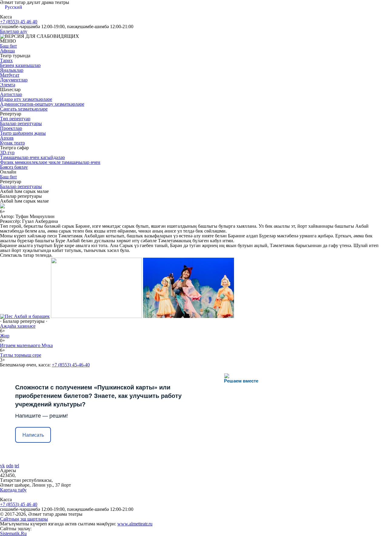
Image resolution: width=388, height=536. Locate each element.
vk (2, 465)
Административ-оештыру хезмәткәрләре (42, 104)
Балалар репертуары (21, 123)
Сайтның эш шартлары (24, 518)
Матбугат (9, 75)
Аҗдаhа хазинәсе (17, 326)
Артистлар (11, 94)
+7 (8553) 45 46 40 (18, 21)
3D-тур (7, 152)
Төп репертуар (15, 118)
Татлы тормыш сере (20, 355)
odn (9, 465)
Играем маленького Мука (26, 345)
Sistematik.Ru (13, 533)
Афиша (7, 50)
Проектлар (11, 128)
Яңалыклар (11, 70)
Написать (33, 435)
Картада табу (13, 489)
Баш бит (8, 45)
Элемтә (7, 84)
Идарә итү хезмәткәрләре (26, 99)
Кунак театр (12, 142)
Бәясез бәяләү (14, 167)
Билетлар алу (13, 31)
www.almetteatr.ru (134, 523)
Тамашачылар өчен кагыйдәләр (32, 157)
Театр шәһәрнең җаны (23, 133)
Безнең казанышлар (20, 65)
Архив (7, 138)
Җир (4, 335)
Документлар (14, 79)
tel (17, 465)
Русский (13, 7)
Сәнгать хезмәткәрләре (24, 108)
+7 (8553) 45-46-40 (71, 364)
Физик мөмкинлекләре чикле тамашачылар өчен (50, 162)
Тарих (6, 60)
